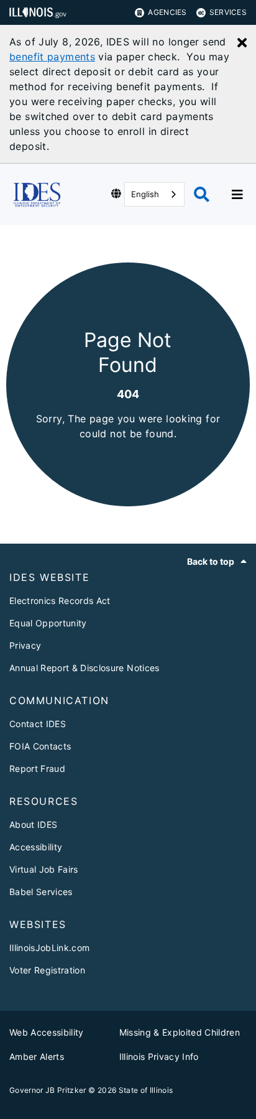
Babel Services (41, 891)
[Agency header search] (201, 194)
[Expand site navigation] (237, 195)
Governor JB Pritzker (47, 1090)
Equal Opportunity (48, 623)
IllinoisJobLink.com (49, 947)
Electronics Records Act (60, 600)
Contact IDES (37, 723)
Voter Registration (47, 970)
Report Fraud (37, 768)
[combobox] (154, 194)
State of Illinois (146, 1090)
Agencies (167, 12)
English (145, 194)
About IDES (33, 824)
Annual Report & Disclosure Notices (84, 667)
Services (228, 12)
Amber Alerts (36, 1056)
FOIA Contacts (40, 746)
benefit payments (52, 56)
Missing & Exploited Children (179, 1032)
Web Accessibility (46, 1032)
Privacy (25, 645)
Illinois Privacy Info (159, 1056)
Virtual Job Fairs (43, 869)
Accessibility (35, 847)
